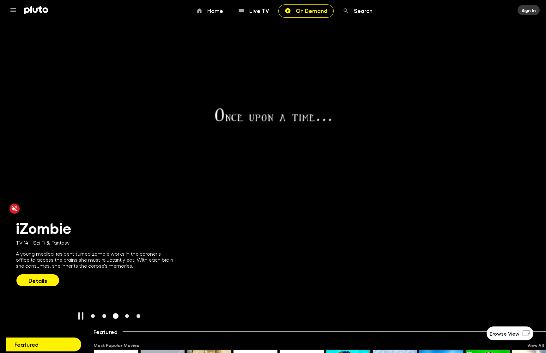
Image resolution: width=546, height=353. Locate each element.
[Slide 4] (127, 316)
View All (535, 345)
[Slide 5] (138, 316)
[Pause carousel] (81, 316)
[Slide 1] (92, 316)
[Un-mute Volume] (14, 208)
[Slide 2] (104, 316)
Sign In (528, 10)
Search (363, 10)
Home (215, 10)
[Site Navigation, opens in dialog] (15, 10)
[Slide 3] (115, 316)
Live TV (259, 10)
